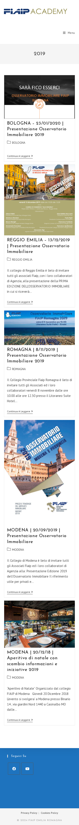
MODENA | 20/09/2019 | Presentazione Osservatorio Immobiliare (37, 536)
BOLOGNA (18, 143)
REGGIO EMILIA (22, 260)
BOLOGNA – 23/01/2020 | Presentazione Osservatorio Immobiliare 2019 (37, 129)
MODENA (18, 550)
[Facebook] (14, 769)
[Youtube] (27, 769)
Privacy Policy (29, 812)
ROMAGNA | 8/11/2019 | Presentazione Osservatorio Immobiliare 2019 (37, 355)
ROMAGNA (19, 369)
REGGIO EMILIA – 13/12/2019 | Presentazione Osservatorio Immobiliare (38, 246)
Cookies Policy (49, 812)
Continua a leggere (20, 156)
